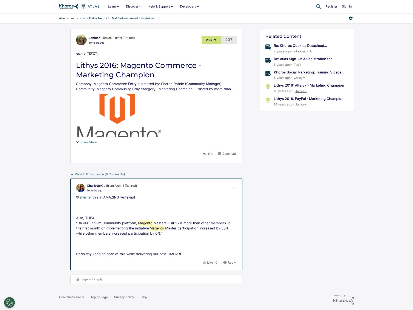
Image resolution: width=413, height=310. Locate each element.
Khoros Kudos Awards (93, 18)
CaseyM (299, 77)
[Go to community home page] (79, 6)
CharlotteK (95, 185)
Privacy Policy (124, 297)
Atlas (62, 18)
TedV (297, 64)
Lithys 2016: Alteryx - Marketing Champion (309, 85)
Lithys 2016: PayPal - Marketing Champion (309, 98)
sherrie (85, 197)
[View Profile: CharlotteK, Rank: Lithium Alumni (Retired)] (80, 188)
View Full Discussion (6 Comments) (100, 174)
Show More (88, 142)
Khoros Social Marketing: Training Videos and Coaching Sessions (308, 72)
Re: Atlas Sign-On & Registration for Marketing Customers (303, 59)
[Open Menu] (351, 18)
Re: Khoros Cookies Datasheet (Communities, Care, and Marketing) (304, 45)
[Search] (318, 6)
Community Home (71, 297)
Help (143, 297)
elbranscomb (303, 51)
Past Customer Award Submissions (132, 18)
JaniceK (94, 38)
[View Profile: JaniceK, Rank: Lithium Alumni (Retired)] (81, 40)
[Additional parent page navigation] (72, 18)
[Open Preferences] (9, 302)
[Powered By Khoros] (343, 300)
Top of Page (99, 297)
